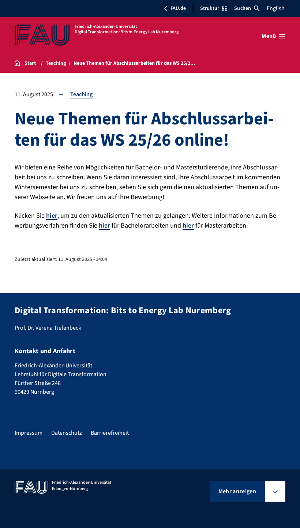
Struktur (209, 8)
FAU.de (178, 8)
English (276, 8)
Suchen (242, 8)
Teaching (81, 94)
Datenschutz (66, 433)
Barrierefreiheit (110, 433)
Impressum (28, 433)
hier (51, 215)
